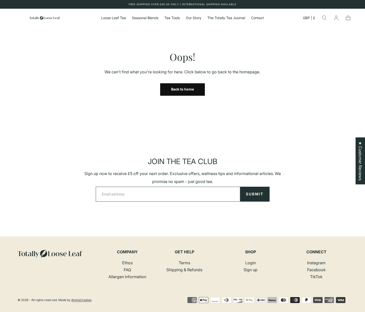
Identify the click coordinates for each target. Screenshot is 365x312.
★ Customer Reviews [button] (360, 160)
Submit (254, 194)
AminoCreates (81, 300)
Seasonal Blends (145, 18)
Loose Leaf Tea (113, 18)
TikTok (316, 276)
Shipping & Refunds (184, 269)
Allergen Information (127, 276)
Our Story (193, 18)
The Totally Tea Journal (226, 18)
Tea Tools (172, 18)
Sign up (250, 269)
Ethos (127, 262)
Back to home (182, 89)
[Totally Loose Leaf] (50, 253)
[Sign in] (336, 18)
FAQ (127, 269)
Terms (184, 262)
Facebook (316, 269)
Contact (257, 18)
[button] (309, 19)
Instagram (316, 262)
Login (250, 262)
